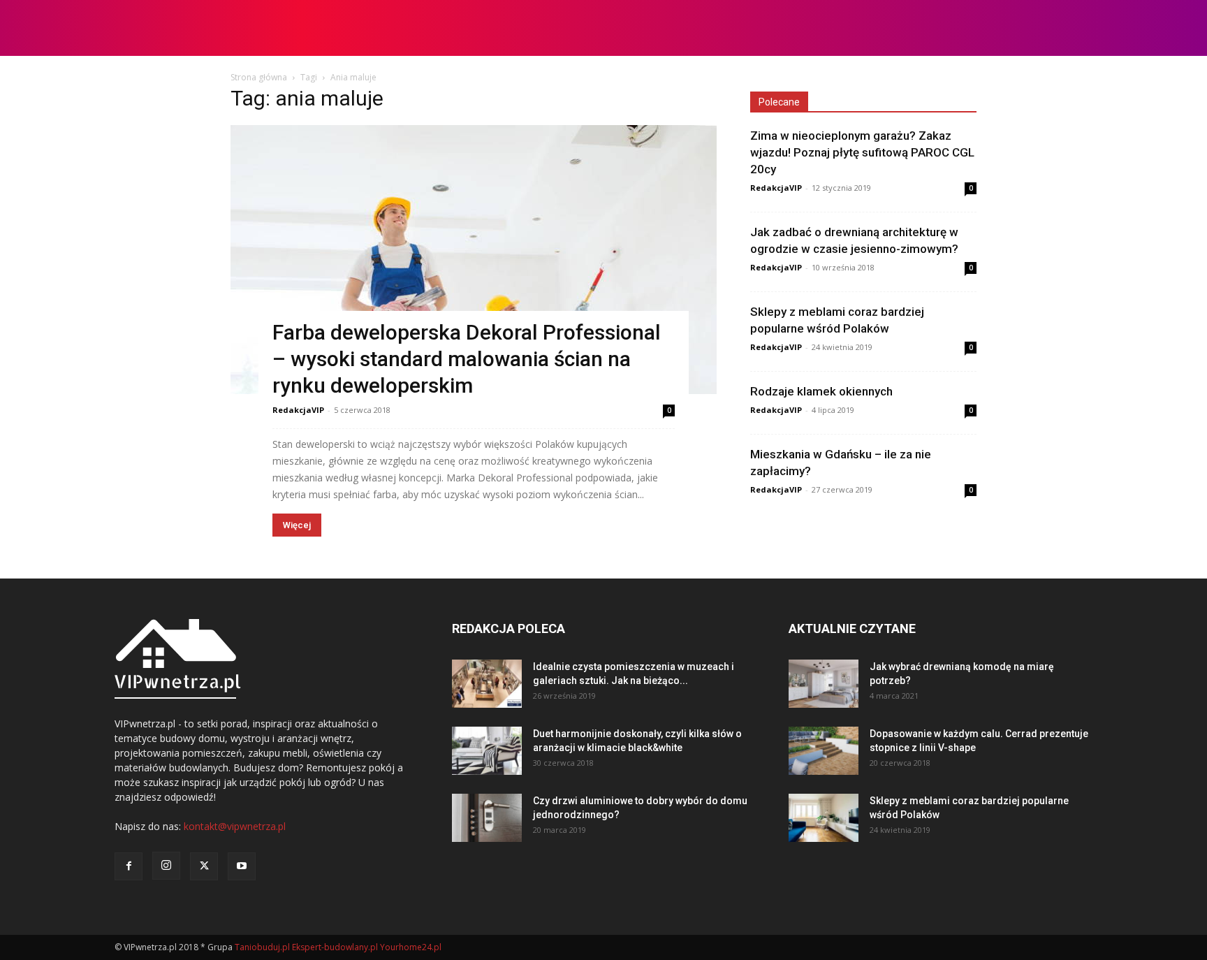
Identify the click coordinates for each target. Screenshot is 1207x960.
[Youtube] (242, 866)
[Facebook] (128, 866)
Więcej (297, 525)
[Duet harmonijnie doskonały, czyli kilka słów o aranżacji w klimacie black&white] (487, 751)
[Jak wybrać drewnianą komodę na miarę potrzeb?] (823, 684)
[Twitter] (204, 866)
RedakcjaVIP (298, 410)
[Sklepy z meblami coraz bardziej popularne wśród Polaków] (823, 818)
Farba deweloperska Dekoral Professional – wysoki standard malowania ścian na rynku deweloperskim (466, 359)
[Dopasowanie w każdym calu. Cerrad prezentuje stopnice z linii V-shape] (823, 751)
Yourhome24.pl (410, 947)
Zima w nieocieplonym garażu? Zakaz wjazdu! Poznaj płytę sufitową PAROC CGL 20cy (862, 152)
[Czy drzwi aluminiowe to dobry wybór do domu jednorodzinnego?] (487, 818)
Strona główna (259, 77)
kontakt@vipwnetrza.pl (235, 826)
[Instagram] (166, 866)
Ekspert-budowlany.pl (335, 947)
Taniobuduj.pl (262, 947)
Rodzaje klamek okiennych (821, 391)
